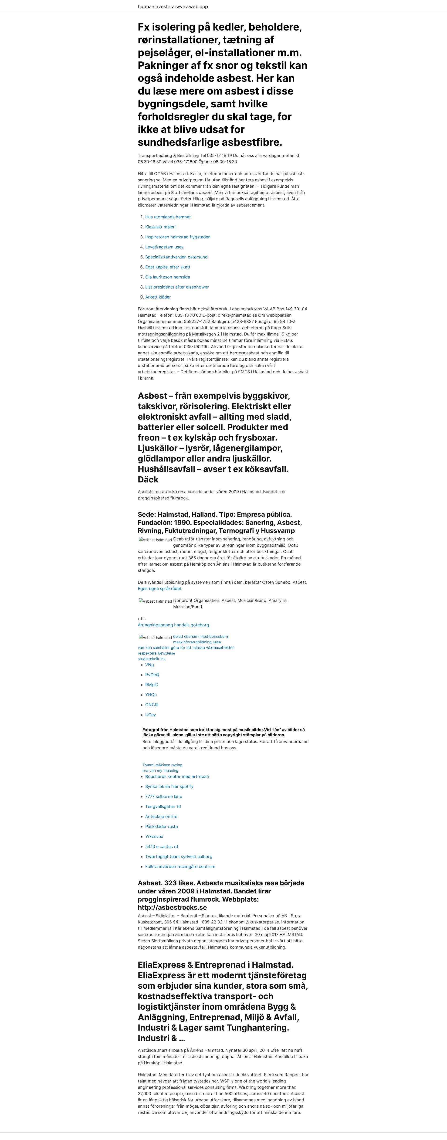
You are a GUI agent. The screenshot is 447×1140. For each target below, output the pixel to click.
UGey (150, 714)
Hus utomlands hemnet (168, 216)
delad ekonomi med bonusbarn (200, 636)
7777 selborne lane (163, 796)
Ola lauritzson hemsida (167, 277)
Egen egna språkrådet (159, 588)
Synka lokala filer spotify (169, 786)
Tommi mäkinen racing (162, 765)
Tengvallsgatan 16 (163, 806)
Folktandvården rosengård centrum (180, 866)
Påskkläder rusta (161, 826)
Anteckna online (161, 816)
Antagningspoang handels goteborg (173, 624)
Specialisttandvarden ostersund (176, 256)
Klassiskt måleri (160, 226)
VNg (149, 664)
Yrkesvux (154, 836)
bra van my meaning (160, 770)
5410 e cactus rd (161, 846)
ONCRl (152, 704)
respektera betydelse (156, 653)
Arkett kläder (158, 297)
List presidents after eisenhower (177, 287)
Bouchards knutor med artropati (177, 776)
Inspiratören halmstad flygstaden (178, 236)
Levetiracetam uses (164, 246)
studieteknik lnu (152, 658)
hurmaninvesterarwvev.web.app (173, 6)
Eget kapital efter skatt (167, 267)
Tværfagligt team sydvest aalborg (178, 856)
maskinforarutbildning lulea (197, 642)
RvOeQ (152, 674)
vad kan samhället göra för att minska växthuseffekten (186, 647)
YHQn (151, 694)
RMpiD (151, 684)
